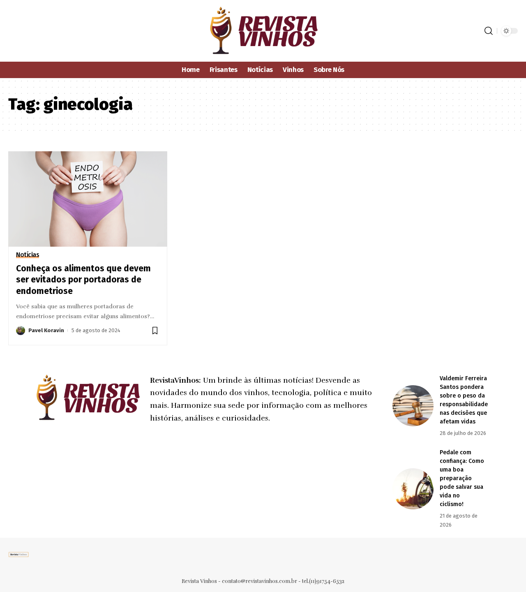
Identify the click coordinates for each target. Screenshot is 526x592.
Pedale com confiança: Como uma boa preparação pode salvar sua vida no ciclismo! (462, 478)
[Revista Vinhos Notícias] (263, 31)
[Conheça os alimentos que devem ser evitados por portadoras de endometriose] (87, 199)
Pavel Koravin (46, 330)
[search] (488, 31)
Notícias (27, 255)
